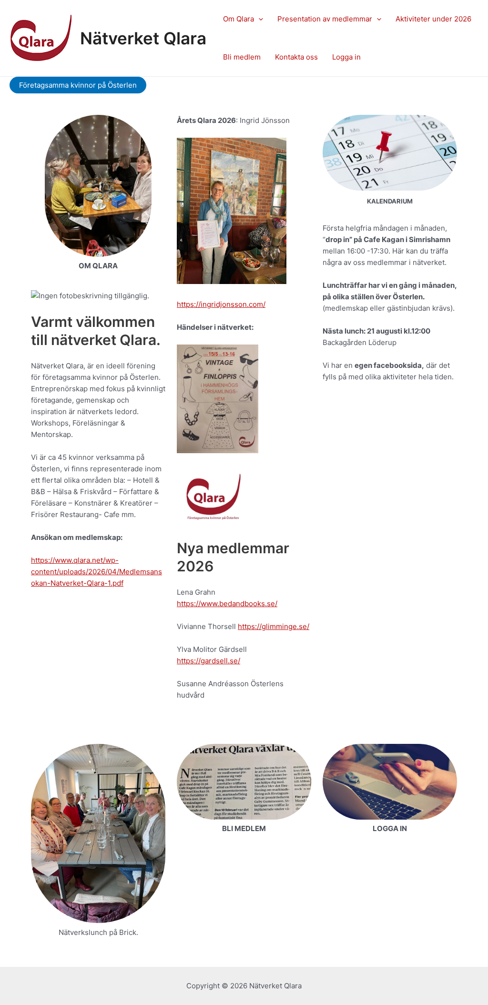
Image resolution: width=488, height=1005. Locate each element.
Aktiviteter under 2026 (433, 18)
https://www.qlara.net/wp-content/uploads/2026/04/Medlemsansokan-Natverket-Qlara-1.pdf (96, 572)
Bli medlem (242, 56)
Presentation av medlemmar (324, 18)
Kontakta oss (296, 56)
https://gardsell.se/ (208, 660)
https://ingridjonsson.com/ (221, 304)
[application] (258, 19)
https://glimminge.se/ (273, 626)
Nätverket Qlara (143, 38)
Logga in (346, 56)
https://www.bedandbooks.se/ (227, 603)
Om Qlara (238, 18)
